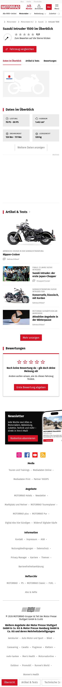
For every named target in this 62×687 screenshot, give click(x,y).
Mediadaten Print (22, 479)
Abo (22, 1)
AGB (43, 539)
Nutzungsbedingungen (22, 548)
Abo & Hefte (31, 592)
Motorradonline (46, 656)
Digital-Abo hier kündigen (17, 522)
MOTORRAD (12, 583)
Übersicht (9, 682)
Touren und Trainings (19, 470)
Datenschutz (43, 548)
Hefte (29, 1)
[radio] (16, 34)
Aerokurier (13, 638)
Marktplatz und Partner (16, 504)
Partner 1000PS (41, 479)
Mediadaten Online (42, 470)
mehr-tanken (12, 656)
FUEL (51, 583)
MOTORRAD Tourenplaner (43, 504)
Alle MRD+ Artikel (9, 13)
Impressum (31, 539)
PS (22, 583)
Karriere (34, 557)
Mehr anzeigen (31, 337)
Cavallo (25, 647)
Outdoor (14, 665)
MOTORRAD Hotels (23, 495)
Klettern (49, 647)
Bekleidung (38, 13)
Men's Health (28, 656)
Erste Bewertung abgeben (31, 387)
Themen (45, 557)
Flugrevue (37, 647)
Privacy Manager (19, 557)
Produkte (37, 1)
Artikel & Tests (29, 682)
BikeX (49, 638)
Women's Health (31, 674)
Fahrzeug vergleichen (22, 49)
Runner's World (42, 665)
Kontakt (19, 539)
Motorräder (23, 13)
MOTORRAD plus (21, 513)
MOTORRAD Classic (36, 583)
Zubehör (52, 13)
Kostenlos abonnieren (22, 438)
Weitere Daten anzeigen (31, 147)
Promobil (26, 665)
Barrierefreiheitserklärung (31, 566)
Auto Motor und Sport (32, 638)
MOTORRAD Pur (39, 513)
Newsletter (40, 495)
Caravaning (12, 647)
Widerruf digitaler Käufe (45, 522)
